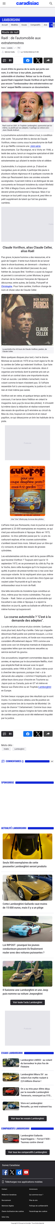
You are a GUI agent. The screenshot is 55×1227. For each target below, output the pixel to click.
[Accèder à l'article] (27, 846)
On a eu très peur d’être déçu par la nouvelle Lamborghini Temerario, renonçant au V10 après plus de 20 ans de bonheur (35, 1092)
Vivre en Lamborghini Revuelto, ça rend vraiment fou (36, 1105)
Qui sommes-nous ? (36, 1195)
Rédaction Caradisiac (9, 1195)
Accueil (5, 25)
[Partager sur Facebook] (28, 59)
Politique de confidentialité (38, 1206)
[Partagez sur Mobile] (49, 59)
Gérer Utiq (5, 1217)
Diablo (6, 749)
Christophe (6, 286)
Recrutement (6, 1200)
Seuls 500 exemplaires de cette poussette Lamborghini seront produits (25, 864)
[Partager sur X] (38, 59)
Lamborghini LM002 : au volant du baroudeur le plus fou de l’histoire (36, 1063)
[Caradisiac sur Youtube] (26, 1172)
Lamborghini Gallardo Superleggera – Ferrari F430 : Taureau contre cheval (36, 1139)
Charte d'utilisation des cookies (13, 1211)
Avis (45, 25)
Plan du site (33, 1200)
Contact (4, 1189)
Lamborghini (11, 19)
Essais (24, 25)
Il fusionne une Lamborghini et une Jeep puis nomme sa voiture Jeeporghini (25, 991)
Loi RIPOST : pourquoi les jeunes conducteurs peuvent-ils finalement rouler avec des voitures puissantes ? (23, 949)
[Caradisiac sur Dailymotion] (19, 1172)
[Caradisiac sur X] (12, 1172)
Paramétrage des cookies (38, 1211)
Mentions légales (8, 1206)
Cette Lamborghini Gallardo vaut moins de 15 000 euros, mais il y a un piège (25, 905)
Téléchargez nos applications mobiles (23, 1182)
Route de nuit (10, 32)
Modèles (14, 25)
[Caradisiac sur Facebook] (5, 1172)
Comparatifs (35, 25)
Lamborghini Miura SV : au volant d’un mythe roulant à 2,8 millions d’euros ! (34, 1077)
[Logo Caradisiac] (27, 6)
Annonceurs (33, 1189)
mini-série (35, 146)
